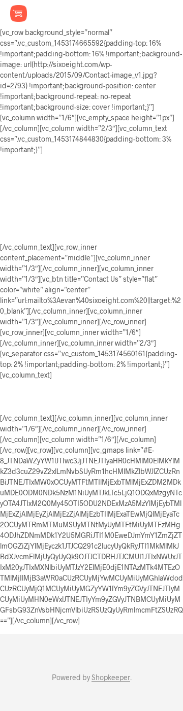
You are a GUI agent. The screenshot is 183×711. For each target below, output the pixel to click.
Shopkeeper (111, 677)
